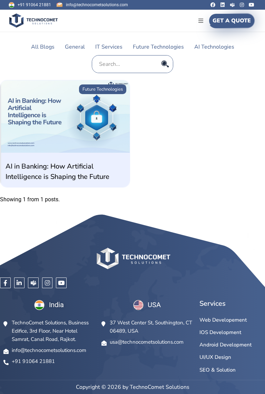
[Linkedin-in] (19, 282)
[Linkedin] (222, 5)
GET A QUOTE (232, 20)
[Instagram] (242, 5)
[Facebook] (213, 5)
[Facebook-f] (5, 282)
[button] (201, 20)
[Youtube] (251, 5)
